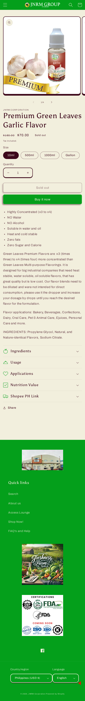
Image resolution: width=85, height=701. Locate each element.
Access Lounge (19, 512)
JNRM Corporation (36, 694)
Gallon (70, 155)
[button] (5, 4)
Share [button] (12, 407)
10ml (10, 155)
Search (13, 493)
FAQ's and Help (19, 531)
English (61, 678)
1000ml (49, 155)
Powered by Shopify (55, 694)
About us (14, 503)
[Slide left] (33, 102)
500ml (29, 155)
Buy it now (43, 199)
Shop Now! (15, 521)
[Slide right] (51, 102)
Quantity (8, 164)
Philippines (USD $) (27, 678)
